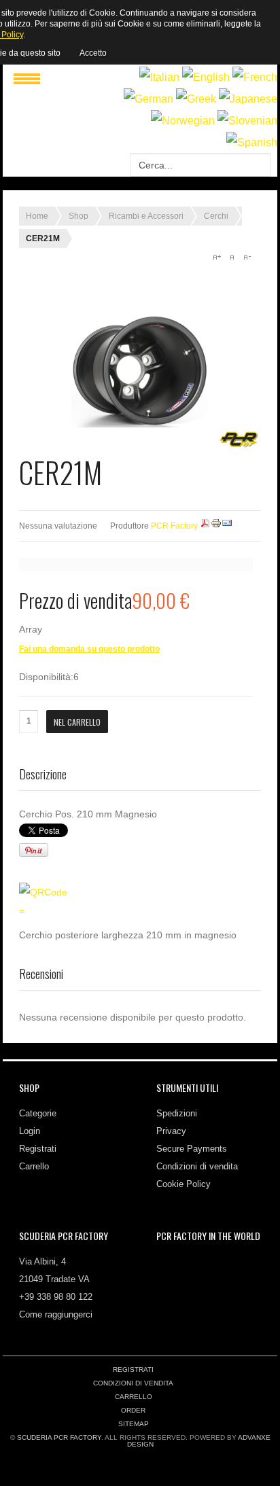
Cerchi (216, 216)
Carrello (34, 1166)
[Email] (227, 526)
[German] (148, 98)
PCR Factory (174, 526)
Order (133, 1410)
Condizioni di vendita (197, 1166)
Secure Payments (191, 1149)
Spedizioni (176, 1113)
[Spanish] (251, 142)
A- (246, 256)
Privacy (171, 1131)
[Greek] (196, 98)
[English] (206, 77)
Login (29, 1131)
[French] (254, 77)
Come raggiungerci (55, 1314)
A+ (216, 256)
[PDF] (205, 526)
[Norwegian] (183, 120)
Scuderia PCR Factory (59, 1437)
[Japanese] (248, 98)
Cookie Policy (183, 1184)
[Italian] (159, 77)
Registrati (37, 1149)
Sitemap (133, 1424)
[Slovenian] (247, 120)
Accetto (93, 53)
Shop (78, 216)
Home (37, 216)
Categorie (37, 1113)
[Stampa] (216, 526)
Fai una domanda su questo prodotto (89, 649)
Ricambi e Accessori (146, 216)
